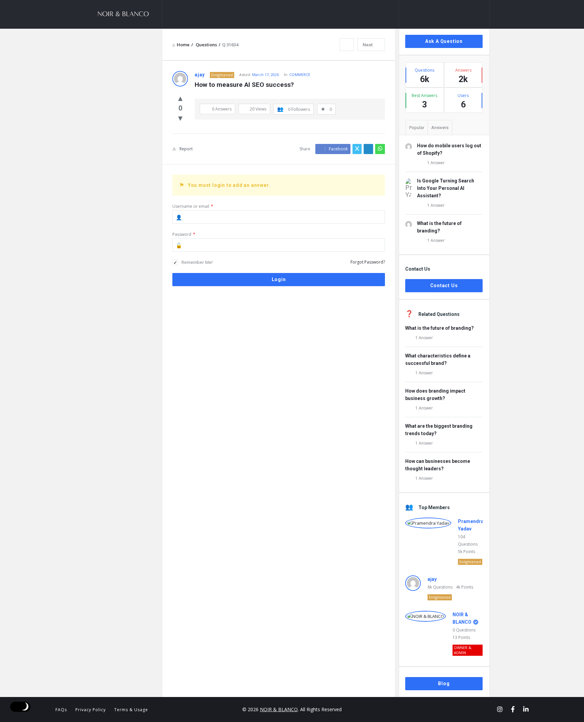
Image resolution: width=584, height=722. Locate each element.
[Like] (180, 98)
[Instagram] (500, 709)
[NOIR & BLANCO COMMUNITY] (128, 14)
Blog (443, 683)
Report (186, 149)
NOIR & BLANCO (279, 709)
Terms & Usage (131, 710)
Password (183, 234)
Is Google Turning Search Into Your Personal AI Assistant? (445, 188)
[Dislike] (180, 117)
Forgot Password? (367, 262)
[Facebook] (513, 709)
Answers (439, 127)
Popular (416, 127)
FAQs (61, 710)
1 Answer (436, 163)
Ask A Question (444, 41)
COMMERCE (299, 74)
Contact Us (444, 285)
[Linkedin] (526, 709)
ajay (432, 579)
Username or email (192, 206)
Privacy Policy (90, 710)
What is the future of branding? (439, 328)
